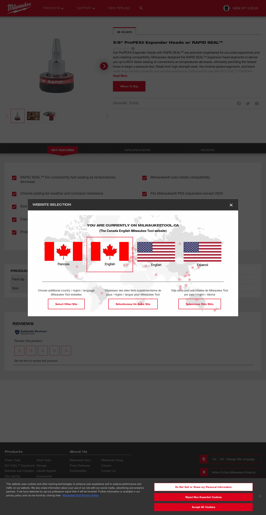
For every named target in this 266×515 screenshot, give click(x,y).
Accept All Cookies (203, 507)
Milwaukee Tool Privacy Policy (80, 495)
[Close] (259, 496)
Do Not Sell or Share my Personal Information (203, 487)
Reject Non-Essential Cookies (203, 497)
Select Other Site (66, 304)
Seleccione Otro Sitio (200, 304)
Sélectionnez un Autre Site (133, 304)
